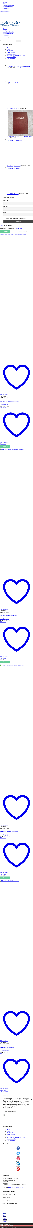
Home (5, 29)
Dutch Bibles (10, 51)
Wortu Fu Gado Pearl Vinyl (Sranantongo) (9, 831)
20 (16, 228)
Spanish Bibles (11, 58)
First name (5, 200)
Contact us (6, 35)
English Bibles (11, 52)
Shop (4, 30)
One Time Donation (8, 32)
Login (7, 11)
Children (9, 49)
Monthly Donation (8, 33)
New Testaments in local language (16, 55)
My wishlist (3, 11)
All (21, 228)
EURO (5, 1220)
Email (4, 212)
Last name (5, 206)
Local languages (11, 54)
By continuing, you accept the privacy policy (16, 218)
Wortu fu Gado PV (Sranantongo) (7, 1047)
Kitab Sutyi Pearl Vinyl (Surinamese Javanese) (9, 401)
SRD (4, 1214)
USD (4, 1217)
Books (8, 47)
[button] (3, 407)
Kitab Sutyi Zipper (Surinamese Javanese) (8, 615)
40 (18, 228)
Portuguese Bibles (11, 57)
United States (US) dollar (10, 1227)
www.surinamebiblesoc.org (15, 1187)
